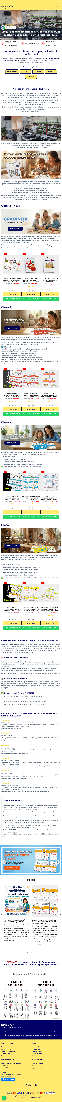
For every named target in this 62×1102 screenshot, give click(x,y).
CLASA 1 (25, 71)
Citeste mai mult (9, 940)
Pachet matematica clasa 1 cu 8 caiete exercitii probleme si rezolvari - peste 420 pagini (31, 395)
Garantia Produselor (37, 1051)
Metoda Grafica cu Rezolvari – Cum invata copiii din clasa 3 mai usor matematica (45, 921)
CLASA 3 (50, 71)
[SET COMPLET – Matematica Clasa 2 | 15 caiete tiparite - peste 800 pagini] (12, 482)
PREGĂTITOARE (12, 71)
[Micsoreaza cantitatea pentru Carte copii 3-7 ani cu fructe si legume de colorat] (47, 290)
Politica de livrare (5, 1053)
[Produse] (2, 7)
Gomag (38, 1097)
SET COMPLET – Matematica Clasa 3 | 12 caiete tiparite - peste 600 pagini (12, 609)
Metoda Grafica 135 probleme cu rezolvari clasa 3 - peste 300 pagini (31, 609)
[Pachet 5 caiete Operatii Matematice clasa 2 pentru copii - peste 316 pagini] (49, 482)
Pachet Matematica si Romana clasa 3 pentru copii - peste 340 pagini (50, 609)
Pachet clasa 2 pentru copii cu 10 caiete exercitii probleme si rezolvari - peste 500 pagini (31, 498)
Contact (3, 1056)
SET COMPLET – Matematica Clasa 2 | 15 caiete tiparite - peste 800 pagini (12, 498)
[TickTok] (32, 1085)
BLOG (31, 880)
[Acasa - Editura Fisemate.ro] (10, 6)
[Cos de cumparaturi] (60, 6)
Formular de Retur (37, 1053)
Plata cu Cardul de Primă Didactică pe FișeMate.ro (14, 921)
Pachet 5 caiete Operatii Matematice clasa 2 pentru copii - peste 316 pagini (49, 498)
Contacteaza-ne (9, 1079)
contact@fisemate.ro (39, 1068)
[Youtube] (29, 1085)
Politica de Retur (36, 1049)
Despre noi (4, 1047)
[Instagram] (35, 1085)
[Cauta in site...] (57, 6)
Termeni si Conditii (6, 1049)
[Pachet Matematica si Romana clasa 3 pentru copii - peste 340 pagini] (49, 593)
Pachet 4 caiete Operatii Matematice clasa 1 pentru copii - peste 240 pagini (49, 395)
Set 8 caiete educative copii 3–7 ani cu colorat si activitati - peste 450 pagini (12, 280)
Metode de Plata (36, 1047)
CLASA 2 (38, 71)
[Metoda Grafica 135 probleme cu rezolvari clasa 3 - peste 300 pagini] (31, 593)
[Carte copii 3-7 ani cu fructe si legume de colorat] (49, 264)
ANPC (33, 1056)
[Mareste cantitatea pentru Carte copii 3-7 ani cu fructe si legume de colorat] (52, 290)
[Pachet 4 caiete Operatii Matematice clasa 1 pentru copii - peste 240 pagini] (49, 379)
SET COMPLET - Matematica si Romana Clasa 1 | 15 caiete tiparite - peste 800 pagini (12, 395)
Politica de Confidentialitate (50, 1035)
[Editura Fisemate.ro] (31, 25)
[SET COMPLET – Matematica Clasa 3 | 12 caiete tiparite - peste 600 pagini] (12, 593)
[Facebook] (26, 1085)
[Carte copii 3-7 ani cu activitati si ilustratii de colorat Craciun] (31, 264)
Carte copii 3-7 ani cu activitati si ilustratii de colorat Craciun (31, 280)
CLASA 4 (31, 76)
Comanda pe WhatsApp (13, 299)
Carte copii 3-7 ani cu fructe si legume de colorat (50, 280)
